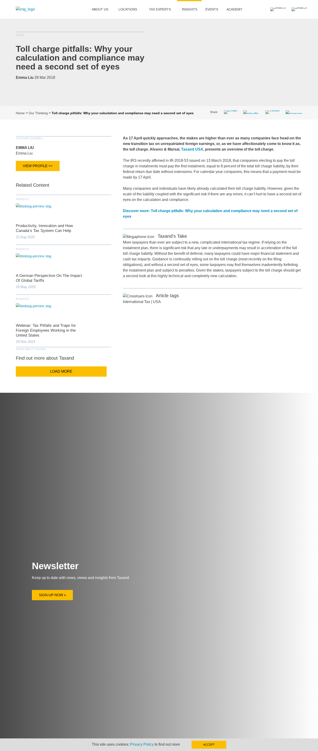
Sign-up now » (52, 595)
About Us (100, 9)
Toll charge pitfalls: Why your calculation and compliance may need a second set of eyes (80, 57)
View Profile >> (38, 166)
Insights (189, 9)
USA (157, 302)
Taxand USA (192, 149)
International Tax (136, 302)
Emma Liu (25, 148)
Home (20, 113)
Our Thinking (38, 113)
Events (211, 9)
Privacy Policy (142, 744)
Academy (234, 9)
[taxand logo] (25, 9)
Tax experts (160, 9)
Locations (127, 9)
